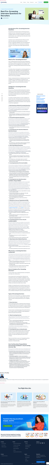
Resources (31, 2)
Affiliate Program (4, 446)
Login (36, 2)
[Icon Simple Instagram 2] (44, 443)
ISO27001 (26, 460)
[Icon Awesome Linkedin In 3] (40, 443)
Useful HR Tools (27, 446)
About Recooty (4, 443)
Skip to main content (3, 0)
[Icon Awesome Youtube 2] (42, 443)
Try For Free (46, 2)
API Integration (27, 457)
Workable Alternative (5, 455)
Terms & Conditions (37, 463)
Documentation (27, 455)
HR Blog (26, 443)
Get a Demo (40, 2)
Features (24, 2)
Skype (22, 207)
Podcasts (26, 448)
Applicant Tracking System (17, 443)
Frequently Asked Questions (17, 451)
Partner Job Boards (16, 448)
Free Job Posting (15, 446)
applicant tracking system (13, 207)
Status (32, 463)
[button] (32, 2)
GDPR (26, 459)
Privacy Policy (43, 463)
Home (21, 2)
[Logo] (39, 443)
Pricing (28, 2)
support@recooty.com (39, 459)
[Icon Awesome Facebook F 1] (37, 443)
